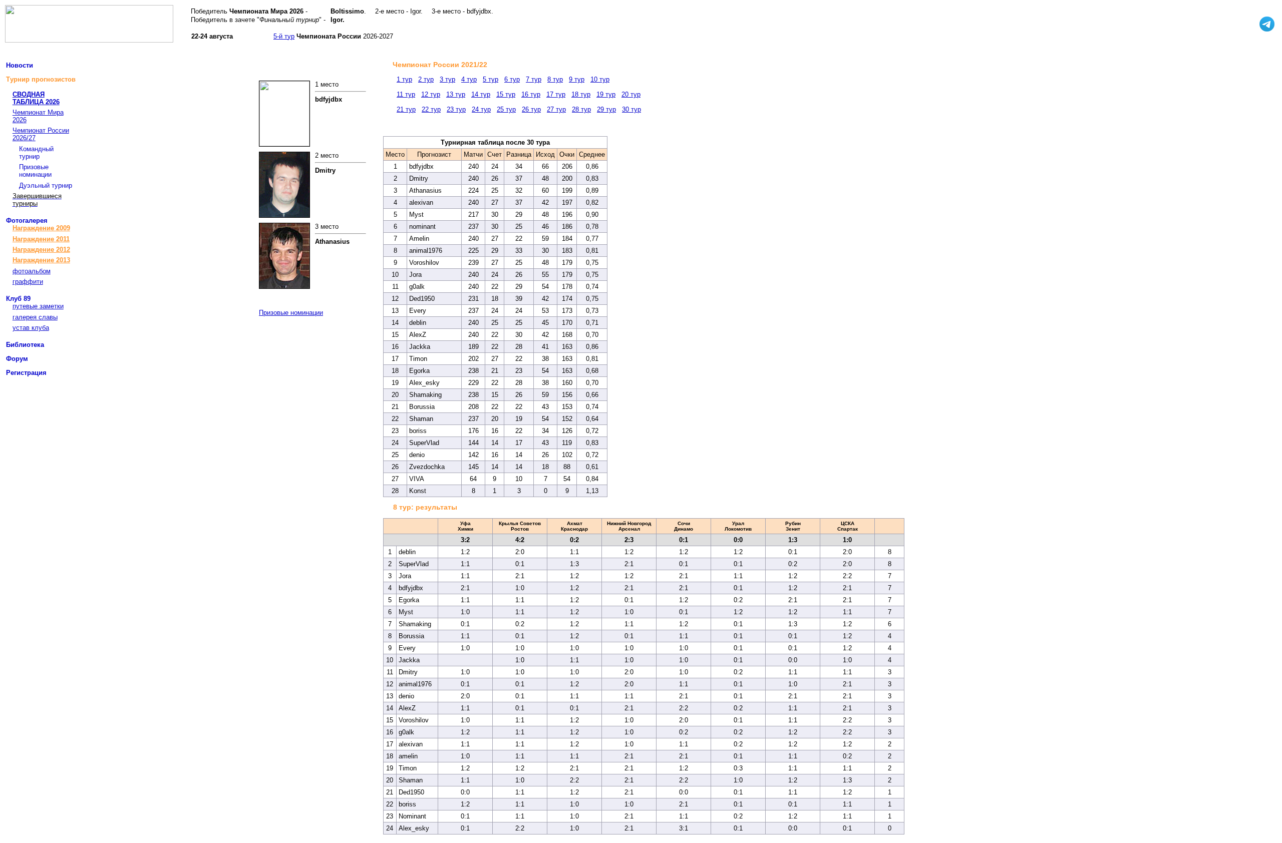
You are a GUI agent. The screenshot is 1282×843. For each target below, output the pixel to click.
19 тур (605, 94)
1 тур (404, 79)
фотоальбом (32, 271)
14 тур (480, 94)
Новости (19, 65)
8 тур (555, 79)
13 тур (455, 94)
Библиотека (25, 344)
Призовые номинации (35, 170)
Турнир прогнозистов (41, 79)
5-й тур (283, 36)
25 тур (506, 109)
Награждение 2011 (41, 239)
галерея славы (35, 317)
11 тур (406, 94)
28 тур (581, 109)
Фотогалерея (27, 220)
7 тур (533, 79)
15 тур (505, 94)
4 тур (469, 79)
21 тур (406, 109)
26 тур (531, 109)
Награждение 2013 (41, 260)
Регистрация (26, 372)
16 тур (530, 94)
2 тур (426, 79)
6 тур (512, 79)
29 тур (606, 109)
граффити (28, 281)
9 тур (576, 79)
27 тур (556, 109)
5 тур (490, 79)
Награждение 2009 (41, 228)
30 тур (631, 109)
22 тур (431, 109)
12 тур (430, 94)
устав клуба (31, 327)
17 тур (555, 94)
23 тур (456, 109)
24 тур (481, 109)
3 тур (447, 79)
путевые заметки (38, 306)
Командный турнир (36, 152)
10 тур (599, 79)
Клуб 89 (18, 298)
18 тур (580, 94)
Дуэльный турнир (45, 185)
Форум (17, 358)
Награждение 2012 (41, 249)
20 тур (630, 94)
